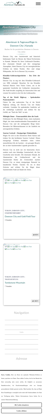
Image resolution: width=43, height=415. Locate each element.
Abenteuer (21, 322)
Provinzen (22, 327)
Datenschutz (21, 342)
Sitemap (21, 351)
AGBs (21, 347)
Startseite (21, 317)
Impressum (21, 337)
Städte (22, 332)
